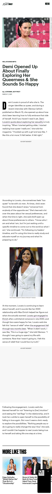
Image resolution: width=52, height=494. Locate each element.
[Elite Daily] (7, 3)
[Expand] (40, 471)
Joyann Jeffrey (12, 91)
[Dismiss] (48, 471)
